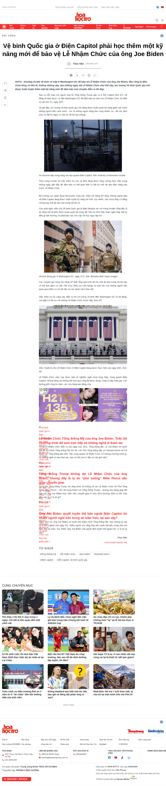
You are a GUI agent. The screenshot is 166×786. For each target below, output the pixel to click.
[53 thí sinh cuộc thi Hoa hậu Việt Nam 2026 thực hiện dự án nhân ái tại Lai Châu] (23, 639)
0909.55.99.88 (48, 754)
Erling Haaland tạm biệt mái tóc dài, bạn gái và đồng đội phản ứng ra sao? (67, 694)
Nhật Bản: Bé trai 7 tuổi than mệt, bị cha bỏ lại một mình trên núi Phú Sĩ (113, 693)
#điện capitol (46, 560)
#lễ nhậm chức (67, 554)
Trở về (5, 105)
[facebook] (157, 7)
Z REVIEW (126, 26)
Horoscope (151, 27)
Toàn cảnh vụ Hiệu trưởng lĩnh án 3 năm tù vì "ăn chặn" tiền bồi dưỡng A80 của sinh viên (21, 694)
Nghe (5, 83)
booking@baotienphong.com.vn (55, 757)
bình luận (95, 75)
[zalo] (130, 757)
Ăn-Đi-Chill (99, 26)
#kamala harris (101, 554)
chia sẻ (71, 75)
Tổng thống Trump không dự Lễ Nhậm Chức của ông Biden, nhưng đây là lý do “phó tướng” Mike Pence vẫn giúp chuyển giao (83, 478)
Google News (162, 36)
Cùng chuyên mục (17, 585)
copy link (83, 75)
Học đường (44, 26)
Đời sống (11, 26)
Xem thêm (162, 27)
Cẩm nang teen (144, 740)
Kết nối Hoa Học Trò (88, 744)
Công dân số (46, 744)
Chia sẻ (5, 90)
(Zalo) (56, 754)
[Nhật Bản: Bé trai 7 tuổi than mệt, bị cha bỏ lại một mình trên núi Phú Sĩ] (114, 676)
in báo (89, 75)
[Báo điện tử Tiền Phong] (136, 731)
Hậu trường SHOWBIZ (79, 26)
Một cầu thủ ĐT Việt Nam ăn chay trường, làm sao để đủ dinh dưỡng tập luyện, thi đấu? (67, 657)
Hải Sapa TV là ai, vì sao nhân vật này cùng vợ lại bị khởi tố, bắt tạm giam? (114, 655)
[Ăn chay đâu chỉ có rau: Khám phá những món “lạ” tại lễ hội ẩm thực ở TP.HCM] (114, 602)
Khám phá (23, 26)
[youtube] (162, 7)
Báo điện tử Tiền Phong (83, 17)
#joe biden (84, 554)
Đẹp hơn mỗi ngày (60, 26)
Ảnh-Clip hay (113, 26)
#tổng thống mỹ (48, 554)
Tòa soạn (7, 751)
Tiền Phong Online (64, 7)
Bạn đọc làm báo (17, 779)
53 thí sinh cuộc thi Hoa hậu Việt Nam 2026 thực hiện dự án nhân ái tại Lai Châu (23, 657)
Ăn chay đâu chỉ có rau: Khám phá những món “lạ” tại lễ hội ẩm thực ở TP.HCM (113, 620)
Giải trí (34, 26)
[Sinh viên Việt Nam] (156, 731)
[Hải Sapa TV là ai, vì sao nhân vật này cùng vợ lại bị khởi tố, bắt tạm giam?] (114, 639)
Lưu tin (5, 97)
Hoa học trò (10, 729)
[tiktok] (123, 757)
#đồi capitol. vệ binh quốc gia (72, 560)
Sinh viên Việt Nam (110, 7)
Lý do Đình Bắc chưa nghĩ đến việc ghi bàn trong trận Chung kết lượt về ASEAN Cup (68, 620)
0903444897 (81, 754)
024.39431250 (11, 760)
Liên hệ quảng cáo (48, 751)
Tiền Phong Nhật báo (87, 7)
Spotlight (139, 27)
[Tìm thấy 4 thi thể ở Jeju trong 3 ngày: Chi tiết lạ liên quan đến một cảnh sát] (23, 602)
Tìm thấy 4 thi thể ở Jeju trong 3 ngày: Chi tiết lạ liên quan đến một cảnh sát (21, 620)
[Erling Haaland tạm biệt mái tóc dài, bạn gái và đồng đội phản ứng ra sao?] (68, 676)
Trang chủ (4, 27)
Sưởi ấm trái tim (105, 740)
